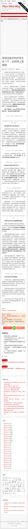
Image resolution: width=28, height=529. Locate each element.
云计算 (18, 480)
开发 (17, 484)
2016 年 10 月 (7, 455)
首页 (2, 1)
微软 (21, 484)
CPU (9, 478)
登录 (24, 1)
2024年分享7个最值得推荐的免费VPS (12, 388)
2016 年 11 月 (7, 453)
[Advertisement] (14, 38)
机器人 (14, 487)
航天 (11, 491)
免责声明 (23, 521)
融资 (22, 491)
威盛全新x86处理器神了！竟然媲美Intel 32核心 (13, 369)
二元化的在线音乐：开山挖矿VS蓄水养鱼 (13, 402)
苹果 (19, 491)
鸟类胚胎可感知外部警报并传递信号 (13, 345)
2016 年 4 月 (6, 466)
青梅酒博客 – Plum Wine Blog (14, 319)
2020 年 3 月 (6, 425)
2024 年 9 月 (6, 423)
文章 (5, 1)
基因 (21, 482)
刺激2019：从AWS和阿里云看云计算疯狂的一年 (14, 363)
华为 (18, 482)
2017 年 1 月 (6, 451)
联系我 (9, 1)
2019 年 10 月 (7, 434)
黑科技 (14, 493)
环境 (3, 489)
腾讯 (24, 489)
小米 (14, 484)
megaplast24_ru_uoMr (9, 503)
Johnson (5, 69)
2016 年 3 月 (6, 468)
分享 (19, 328)
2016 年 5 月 (6, 464)
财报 (6, 493)
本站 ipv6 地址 (4, 3)
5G (4, 478)
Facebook (14, 478)
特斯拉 (23, 486)
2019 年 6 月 (6, 442)
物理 (19, 487)
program (10, 480)
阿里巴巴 (10, 493)
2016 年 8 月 (6, 458)
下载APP (10, 3)
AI (7, 478)
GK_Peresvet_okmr (8, 510)
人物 (4, 482)
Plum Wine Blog (11, 6)
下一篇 (5, 366)
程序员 (14, 489)
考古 (21, 489)
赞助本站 (14, 1)
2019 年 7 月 (6, 440)
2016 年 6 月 (6, 462)
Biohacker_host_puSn (9, 506)
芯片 (14, 491)
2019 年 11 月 (7, 432)
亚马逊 (23, 480)
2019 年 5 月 (6, 444)
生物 (5, 356)
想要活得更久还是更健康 (10, 336)
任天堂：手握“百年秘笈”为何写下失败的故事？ (14, 406)
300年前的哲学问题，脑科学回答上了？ (13, 404)
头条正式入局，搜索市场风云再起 (11, 389)
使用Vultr (12, 523)
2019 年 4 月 (6, 445)
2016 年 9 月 (6, 457)
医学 (14, 482)
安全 (10, 484)
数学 (10, 486)
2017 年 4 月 (6, 447)
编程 (18, 489)
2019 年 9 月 (6, 436)
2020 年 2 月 (6, 427)
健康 (9, 482)
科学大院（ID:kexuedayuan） (9, 310)
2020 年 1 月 (6, 429)
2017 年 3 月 (6, 449)
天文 (7, 484)
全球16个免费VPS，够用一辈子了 (11, 386)
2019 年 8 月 (6, 438)
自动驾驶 (5, 491)
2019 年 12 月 (7, 431)
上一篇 (5, 360)
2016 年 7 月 (6, 460)
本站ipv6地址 (17, 523)
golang (5, 480)
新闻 (5, 19)
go (19, 478)
